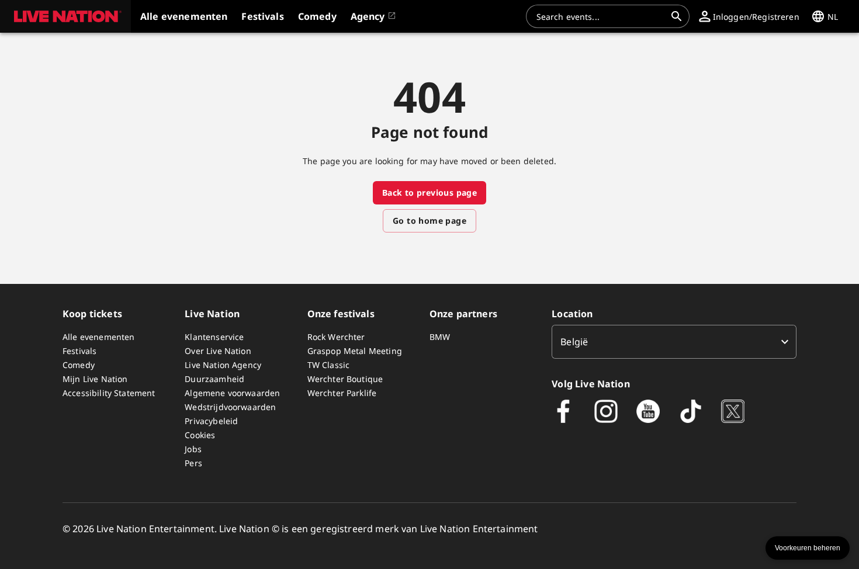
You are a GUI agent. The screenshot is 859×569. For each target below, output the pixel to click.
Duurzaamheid (214, 378)
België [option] (574, 341)
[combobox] (601, 16)
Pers (193, 463)
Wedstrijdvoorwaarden (230, 406)
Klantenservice (214, 336)
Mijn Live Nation (95, 378)
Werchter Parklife (342, 392)
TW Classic (328, 364)
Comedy (79, 364)
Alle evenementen (98, 336)
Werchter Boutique (345, 378)
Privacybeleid (211, 420)
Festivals (79, 350)
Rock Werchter (336, 336)
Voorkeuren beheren (807, 548)
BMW (440, 336)
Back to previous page (429, 192)
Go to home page (429, 220)
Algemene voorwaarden (232, 392)
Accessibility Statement (109, 392)
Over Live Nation (218, 350)
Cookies (200, 434)
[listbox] (674, 341)
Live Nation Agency (223, 364)
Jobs (193, 448)
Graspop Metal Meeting (354, 350)
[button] (65, 16)
